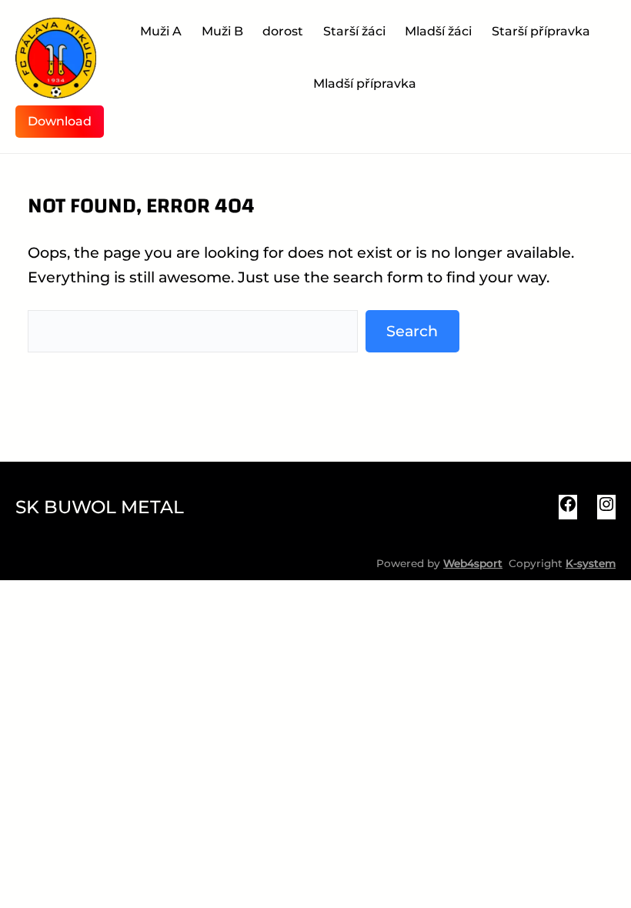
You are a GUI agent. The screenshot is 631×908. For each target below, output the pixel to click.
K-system (591, 563)
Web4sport (472, 563)
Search (412, 331)
